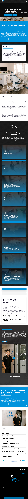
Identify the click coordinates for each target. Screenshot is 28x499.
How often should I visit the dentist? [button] (9, 446)
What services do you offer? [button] (8, 438)
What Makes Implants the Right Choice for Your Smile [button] (12, 320)
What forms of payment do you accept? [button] (10, 454)
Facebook (7, 398)
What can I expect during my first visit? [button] (10, 448)
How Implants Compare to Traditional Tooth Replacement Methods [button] (12, 316)
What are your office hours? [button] (8, 456)
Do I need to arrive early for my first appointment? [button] (13, 451)
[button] (26, 1)
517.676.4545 (7, 399)
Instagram (3, 398)
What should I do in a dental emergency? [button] (10, 443)
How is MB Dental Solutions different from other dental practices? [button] (12, 433)
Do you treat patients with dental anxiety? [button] (11, 441)
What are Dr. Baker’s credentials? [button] (9, 435)
